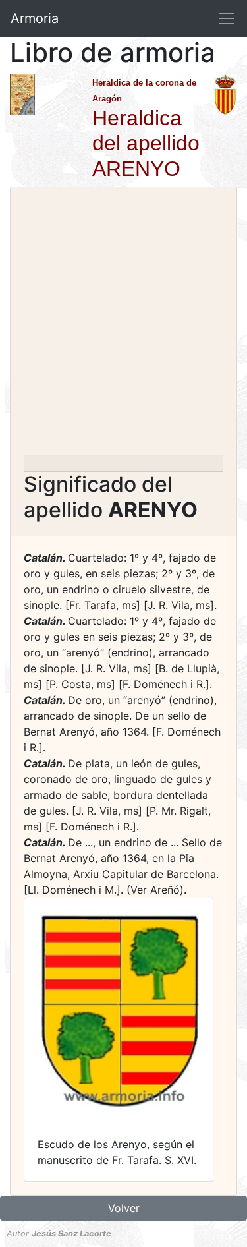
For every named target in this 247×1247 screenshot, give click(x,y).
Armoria (35, 18)
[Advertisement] (123, 325)
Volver (124, 1208)
